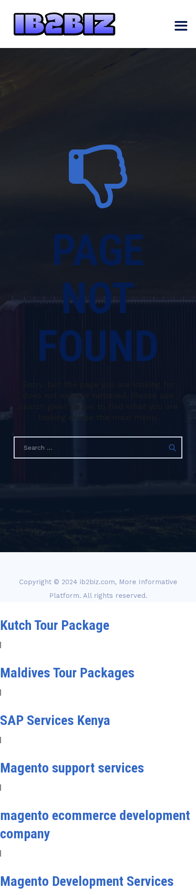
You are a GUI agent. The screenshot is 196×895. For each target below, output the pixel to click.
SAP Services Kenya (55, 720)
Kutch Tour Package (54, 625)
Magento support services (72, 768)
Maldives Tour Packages (67, 673)
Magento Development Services (87, 881)
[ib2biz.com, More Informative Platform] (64, 24)
